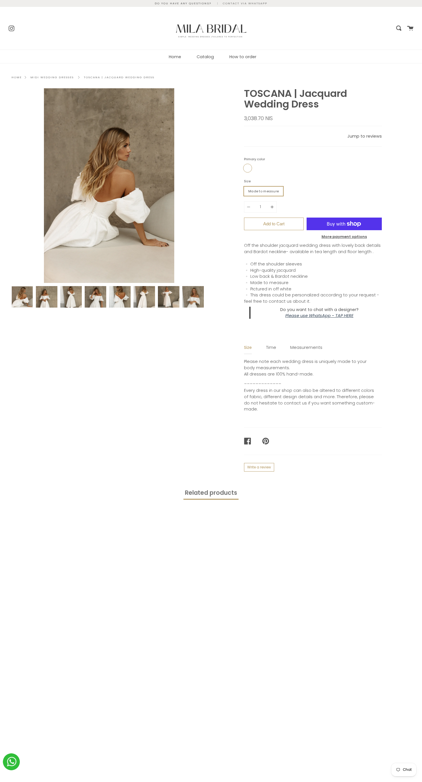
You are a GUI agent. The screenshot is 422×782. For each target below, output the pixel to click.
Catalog (205, 57)
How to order (242, 57)
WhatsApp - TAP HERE (331, 315)
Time (271, 347)
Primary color (254, 159)
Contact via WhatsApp (245, 3)
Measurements (306, 347)
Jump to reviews (364, 136)
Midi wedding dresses (52, 77)
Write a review (259, 467)
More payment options (344, 236)
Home (175, 57)
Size (247, 181)
